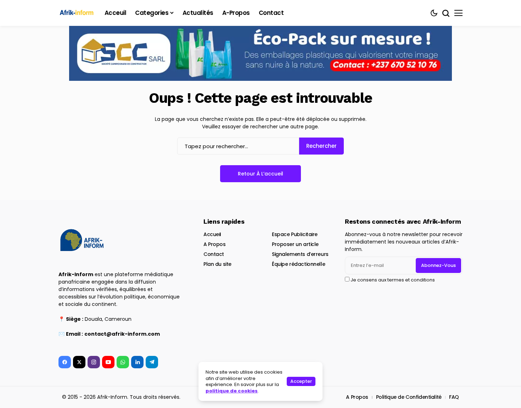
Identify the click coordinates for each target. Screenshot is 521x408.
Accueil (212, 234)
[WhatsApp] (123, 362)
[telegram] (152, 362)
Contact (213, 254)
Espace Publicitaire (295, 234)
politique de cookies (232, 390)
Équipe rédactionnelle (298, 264)
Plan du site (217, 264)
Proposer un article (295, 244)
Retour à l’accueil (260, 173)
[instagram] (94, 362)
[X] (79, 362)
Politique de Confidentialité (409, 397)
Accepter (301, 381)
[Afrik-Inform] (77, 13)
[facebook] (64, 362)
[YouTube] (108, 362)
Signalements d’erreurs (300, 254)
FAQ (454, 397)
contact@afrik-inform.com (122, 333)
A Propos (214, 244)
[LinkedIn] (137, 362)
